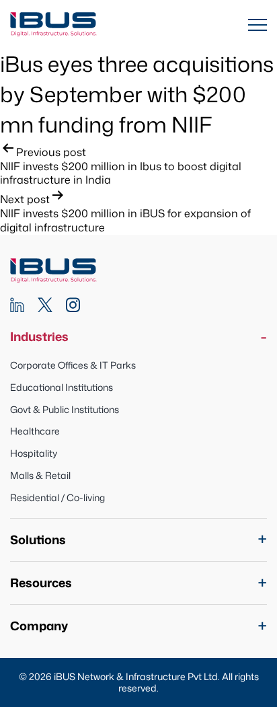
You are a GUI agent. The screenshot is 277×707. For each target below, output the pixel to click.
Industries (39, 336)
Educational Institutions (61, 387)
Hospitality (33, 453)
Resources (41, 583)
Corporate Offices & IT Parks (73, 365)
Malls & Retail (40, 475)
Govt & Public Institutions (64, 409)
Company (39, 626)
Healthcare (35, 430)
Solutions (38, 540)
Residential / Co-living (57, 497)
